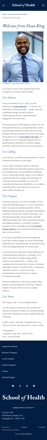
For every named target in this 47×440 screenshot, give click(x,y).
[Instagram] (27, 386)
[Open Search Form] (43, 5)
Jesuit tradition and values (29, 136)
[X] (20, 386)
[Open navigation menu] (3, 5)
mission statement (20, 106)
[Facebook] (13, 386)
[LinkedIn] (34, 386)
